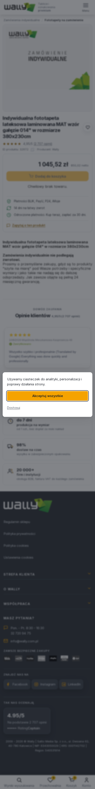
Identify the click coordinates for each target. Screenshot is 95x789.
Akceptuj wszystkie (47, 396)
